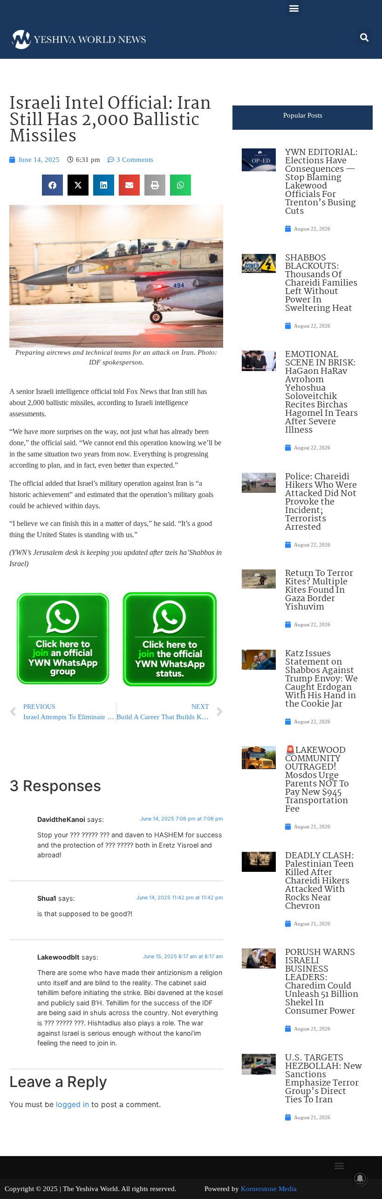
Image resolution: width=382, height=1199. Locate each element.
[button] (293, 7)
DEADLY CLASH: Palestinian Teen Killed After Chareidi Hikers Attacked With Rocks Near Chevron (319, 881)
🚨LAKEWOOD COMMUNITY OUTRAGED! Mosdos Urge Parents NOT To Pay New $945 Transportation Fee (317, 779)
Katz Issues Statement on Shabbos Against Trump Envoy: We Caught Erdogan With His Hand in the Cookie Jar (321, 679)
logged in (72, 1104)
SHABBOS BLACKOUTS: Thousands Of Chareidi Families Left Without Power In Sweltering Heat (321, 283)
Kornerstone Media (269, 1188)
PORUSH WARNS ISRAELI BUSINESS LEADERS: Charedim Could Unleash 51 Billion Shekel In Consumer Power (321, 982)
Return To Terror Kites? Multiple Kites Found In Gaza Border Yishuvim (319, 590)
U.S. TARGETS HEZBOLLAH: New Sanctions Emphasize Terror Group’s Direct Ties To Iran (323, 1079)
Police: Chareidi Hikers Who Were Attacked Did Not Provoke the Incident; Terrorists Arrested (321, 502)
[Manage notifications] (360, 1178)
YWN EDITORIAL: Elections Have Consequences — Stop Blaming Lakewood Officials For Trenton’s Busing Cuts (321, 182)
